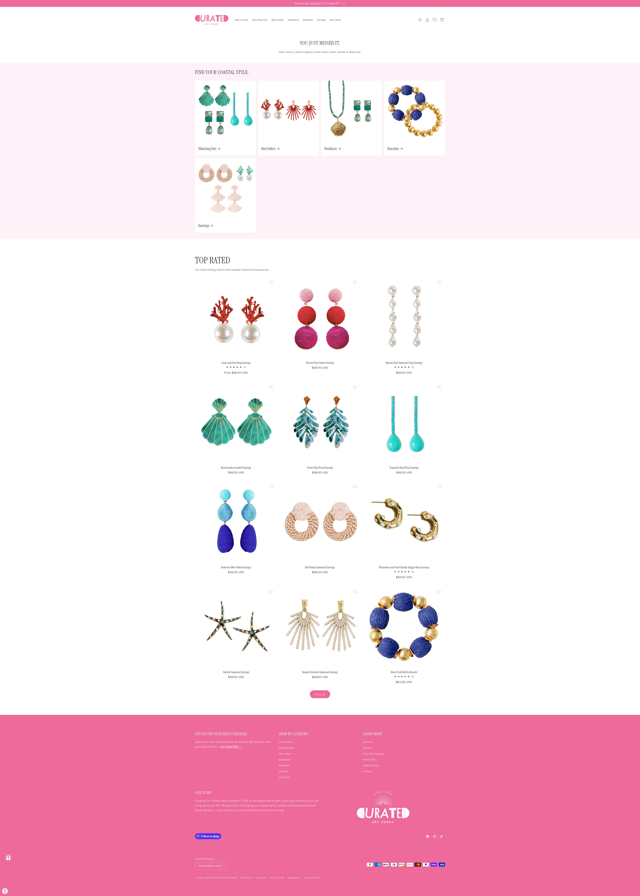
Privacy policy (261, 877)
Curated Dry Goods (211, 877)
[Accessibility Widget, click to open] (5, 891)
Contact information (312, 877)
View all (320, 694)
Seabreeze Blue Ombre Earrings (236, 567)
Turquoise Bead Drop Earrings (404, 467)
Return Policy (370, 759)
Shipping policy (293, 877)
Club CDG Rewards (373, 753)
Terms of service (277, 877)
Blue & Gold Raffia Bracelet (404, 672)
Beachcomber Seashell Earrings (236, 467)
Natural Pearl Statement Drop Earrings (404, 363)
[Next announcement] (444, 3)
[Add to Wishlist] (271, 282)
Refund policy (246, 877)
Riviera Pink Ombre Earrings (320, 363)
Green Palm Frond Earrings (320, 467)
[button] (420, 20)
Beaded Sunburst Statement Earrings (320, 672)
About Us (368, 741)
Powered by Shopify (228, 877)
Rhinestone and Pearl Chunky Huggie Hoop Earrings (404, 567)
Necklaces (330, 148)
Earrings (203, 225)
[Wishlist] (434, 20)
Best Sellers (268, 148)
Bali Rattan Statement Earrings (320, 567)
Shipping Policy (371, 765)
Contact (367, 771)
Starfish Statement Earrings (236, 672)
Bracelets (393, 148)
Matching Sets (207, 148)
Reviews (367, 747)
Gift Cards (284, 777)
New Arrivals (285, 741)
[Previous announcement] (196, 3)
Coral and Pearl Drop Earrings (236, 363)
